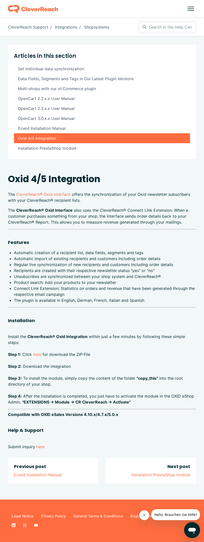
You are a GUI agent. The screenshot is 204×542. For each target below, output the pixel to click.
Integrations (66, 27)
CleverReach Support (28, 27)
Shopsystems (96, 27)
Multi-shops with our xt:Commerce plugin (57, 88)
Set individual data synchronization (51, 68)
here (37, 354)
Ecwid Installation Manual (38, 474)
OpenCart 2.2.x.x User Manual (46, 98)
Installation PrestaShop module (161, 474)
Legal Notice (23, 516)
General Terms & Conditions (98, 516)
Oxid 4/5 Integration (37, 138)
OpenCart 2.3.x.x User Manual (46, 108)
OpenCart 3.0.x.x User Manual (46, 118)
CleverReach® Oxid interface (43, 194)
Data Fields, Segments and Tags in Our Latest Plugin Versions (76, 78)
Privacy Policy (53, 516)
